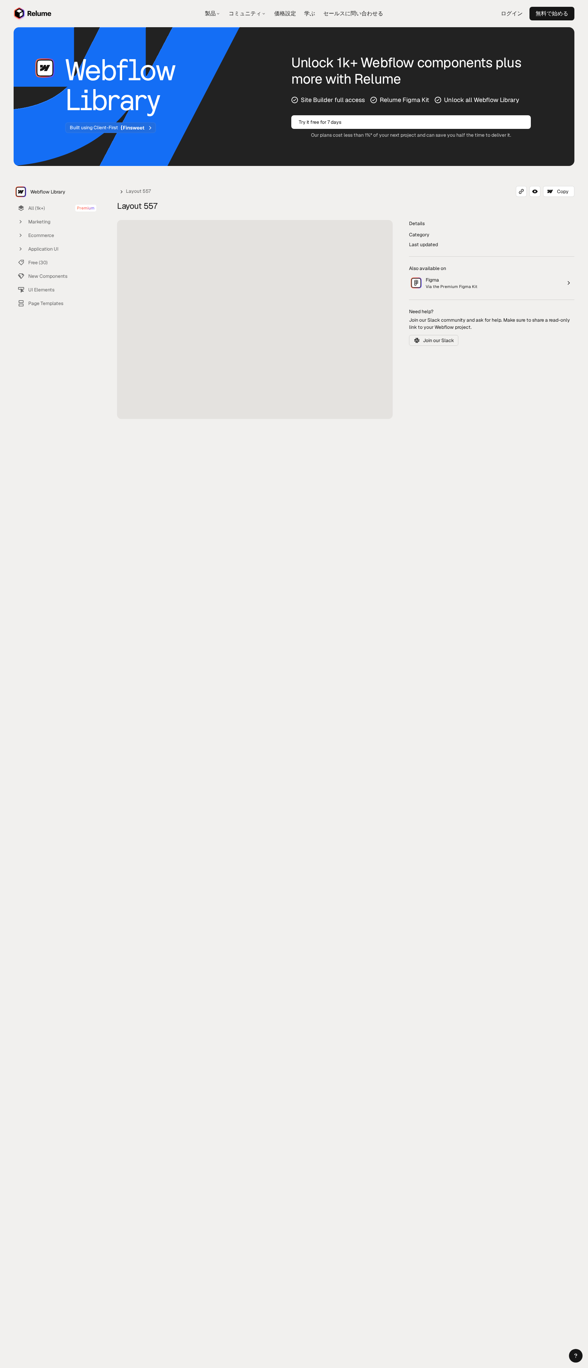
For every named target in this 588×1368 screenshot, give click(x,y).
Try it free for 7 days (320, 122)
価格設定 (285, 13)
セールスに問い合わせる (353, 13)
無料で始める (552, 13)
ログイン (512, 13)
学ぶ (309, 13)
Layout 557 (138, 191)
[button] (576, 1356)
